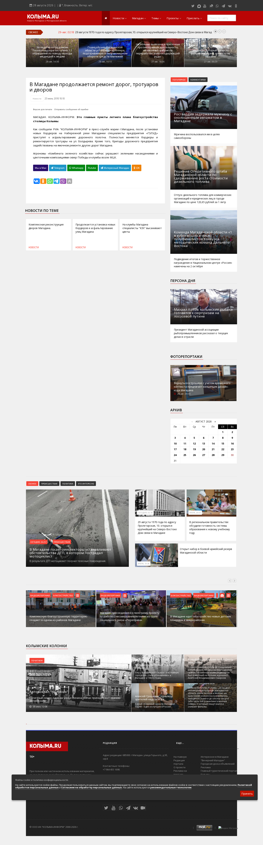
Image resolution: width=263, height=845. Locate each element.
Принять (247, 793)
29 (222, 455)
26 (194, 455)
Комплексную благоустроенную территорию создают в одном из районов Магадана (58, 618)
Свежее (32, 483)
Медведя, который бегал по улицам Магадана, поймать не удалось (210, 53)
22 (222, 449)
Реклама (206, 767)
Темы (155, 18)
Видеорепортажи (40, 595)
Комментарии (198, 79)
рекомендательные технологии (170, 787)
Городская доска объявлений (218, 763)
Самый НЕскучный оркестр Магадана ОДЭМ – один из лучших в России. (155, 705)
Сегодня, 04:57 (38, 542)
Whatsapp (77, 167)
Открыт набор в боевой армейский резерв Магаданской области (206, 550)
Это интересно (86, 483)
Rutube (92, 167)
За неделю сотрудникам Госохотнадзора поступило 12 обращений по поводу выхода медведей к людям (52, 52)
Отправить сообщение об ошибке (71, 109)
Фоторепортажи (186, 356)
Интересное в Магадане (215, 756)
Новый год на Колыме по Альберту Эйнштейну (210, 661)
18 (184, 449)
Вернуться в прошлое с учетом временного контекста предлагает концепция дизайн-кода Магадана (202, 386)
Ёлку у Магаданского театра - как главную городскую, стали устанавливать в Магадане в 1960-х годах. (157, 675)
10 (175, 443)
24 (175, 455)
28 (213, 455)
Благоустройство (63, 595)
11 (184, 443)
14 (213, 443)
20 (203, 449)
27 (203, 455)
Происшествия (62, 542)
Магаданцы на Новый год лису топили (155, 666)
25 (184, 455)
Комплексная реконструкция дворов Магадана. (46, 226)
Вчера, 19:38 (143, 563)
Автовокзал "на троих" (49, 691)
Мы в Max (40, 167)
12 (194, 443)
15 (222, 443)
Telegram (59, 167)
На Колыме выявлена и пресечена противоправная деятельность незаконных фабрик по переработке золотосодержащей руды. (158, 50)
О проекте (180, 767)
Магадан (137, 18)
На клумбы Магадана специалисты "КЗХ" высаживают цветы (142, 228)
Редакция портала (179, 762)
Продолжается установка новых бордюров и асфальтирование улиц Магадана (95, 228)
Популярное (179, 79)
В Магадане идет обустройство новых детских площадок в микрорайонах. (200, 618)
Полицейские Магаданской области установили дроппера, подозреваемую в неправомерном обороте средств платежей (105, 52)
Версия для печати (42, 109)
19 (194, 449)
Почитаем (37, 660)
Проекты (173, 18)
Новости (118, 18)
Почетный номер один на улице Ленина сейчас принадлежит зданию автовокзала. (75, 699)
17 (175, 449)
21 (213, 449)
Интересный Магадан (116, 167)
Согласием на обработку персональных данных (91, 787)
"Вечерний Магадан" (213, 760)
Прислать (193, 18)
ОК (137, 167)
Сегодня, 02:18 (145, 512)
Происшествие (49, 483)
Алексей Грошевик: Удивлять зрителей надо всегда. (154, 698)
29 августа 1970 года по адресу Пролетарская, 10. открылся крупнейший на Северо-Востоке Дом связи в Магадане (157, 527)
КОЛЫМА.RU (43, 17)
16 (232, 443)
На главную (180, 756)
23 (232, 449)
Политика (67, 483)
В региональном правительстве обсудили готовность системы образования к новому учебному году (209, 527)
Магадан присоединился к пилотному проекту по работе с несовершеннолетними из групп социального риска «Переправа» (129, 616)
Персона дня (182, 280)
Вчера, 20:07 (195, 512)
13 (203, 443)
